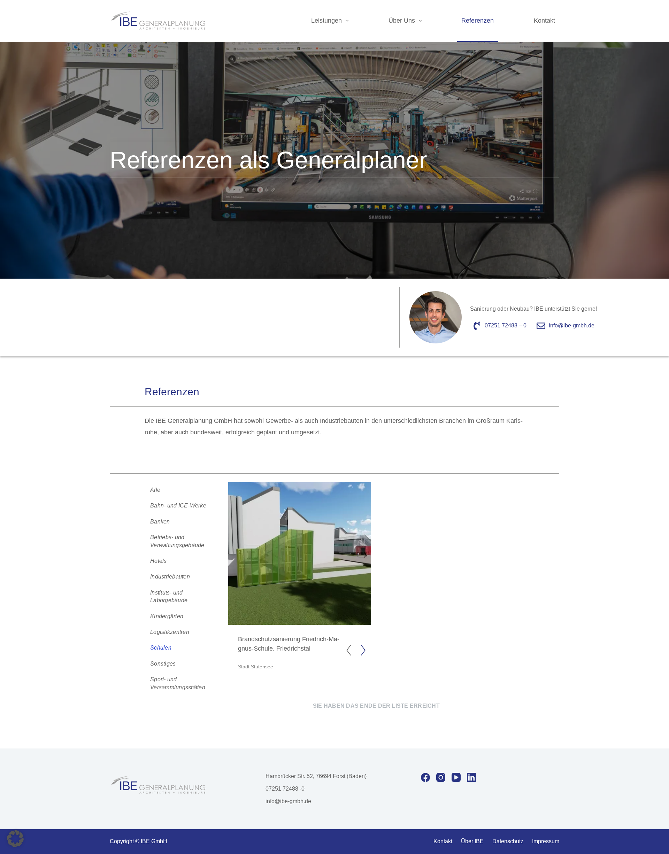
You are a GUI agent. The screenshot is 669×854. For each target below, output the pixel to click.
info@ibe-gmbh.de (288, 801)
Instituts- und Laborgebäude (168, 596)
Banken (160, 521)
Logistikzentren (169, 632)
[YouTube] (456, 777)
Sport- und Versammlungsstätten (177, 683)
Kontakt (544, 20)
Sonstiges (163, 663)
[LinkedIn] (471, 777)
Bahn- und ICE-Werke (178, 505)
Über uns (402, 20)
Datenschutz (507, 841)
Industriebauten (170, 576)
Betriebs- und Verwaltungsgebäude (177, 541)
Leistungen (326, 20)
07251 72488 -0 (285, 789)
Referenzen (477, 20)
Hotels (158, 561)
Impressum (545, 841)
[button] (15, 838)
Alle (155, 490)
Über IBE (472, 841)
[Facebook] (425, 777)
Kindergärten (166, 616)
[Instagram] (440, 777)
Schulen (160, 647)
